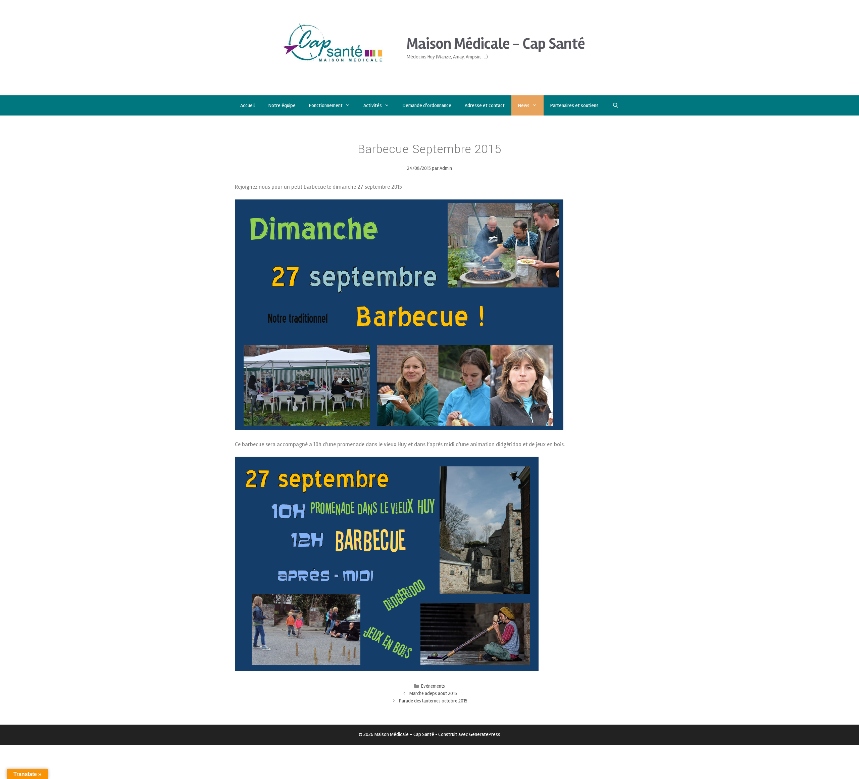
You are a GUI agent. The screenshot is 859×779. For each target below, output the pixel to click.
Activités (372, 105)
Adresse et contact (485, 105)
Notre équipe (282, 105)
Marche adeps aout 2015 (433, 693)
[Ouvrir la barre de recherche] (615, 105)
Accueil (247, 105)
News (523, 105)
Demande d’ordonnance (427, 105)
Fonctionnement (326, 105)
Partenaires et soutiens (574, 105)
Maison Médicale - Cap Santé (496, 44)
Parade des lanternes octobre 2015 (433, 701)
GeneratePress (484, 734)
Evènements (433, 686)
